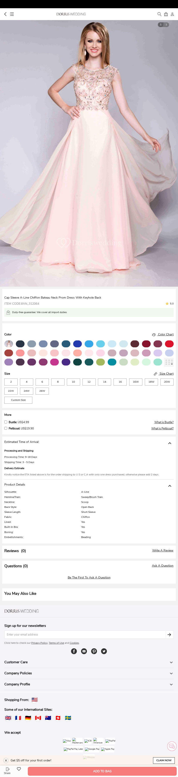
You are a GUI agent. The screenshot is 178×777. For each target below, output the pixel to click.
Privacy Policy (39, 643)
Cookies (74, 643)
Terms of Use (56, 643)
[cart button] (166, 14)
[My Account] (172, 14)
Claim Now (163, 760)
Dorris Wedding (71, 14)
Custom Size (18, 400)
